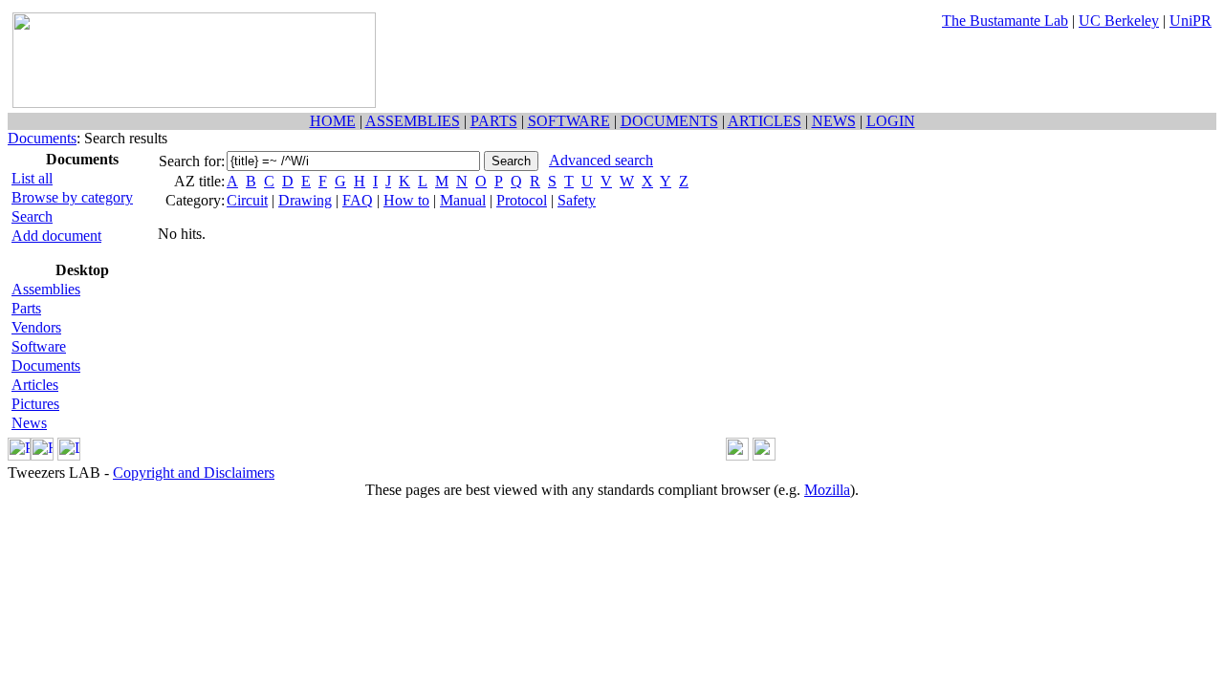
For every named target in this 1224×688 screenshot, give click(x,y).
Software (38, 346)
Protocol (521, 200)
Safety (576, 200)
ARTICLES (764, 121)
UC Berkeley (1119, 20)
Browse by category (72, 197)
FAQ (357, 200)
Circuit (247, 200)
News (29, 423)
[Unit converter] (764, 455)
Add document (56, 235)
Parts (26, 308)
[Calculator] (737, 455)
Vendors (36, 327)
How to (406, 200)
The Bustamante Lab (1005, 20)
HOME (333, 121)
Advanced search (601, 160)
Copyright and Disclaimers (193, 472)
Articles (34, 384)
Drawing (305, 200)
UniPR (1190, 20)
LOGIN (890, 121)
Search (32, 216)
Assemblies (45, 289)
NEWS (834, 121)
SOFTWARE (569, 121)
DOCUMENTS (669, 121)
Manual (463, 200)
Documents (42, 138)
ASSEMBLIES (412, 121)
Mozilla (827, 490)
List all (32, 178)
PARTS (493, 121)
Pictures (35, 404)
